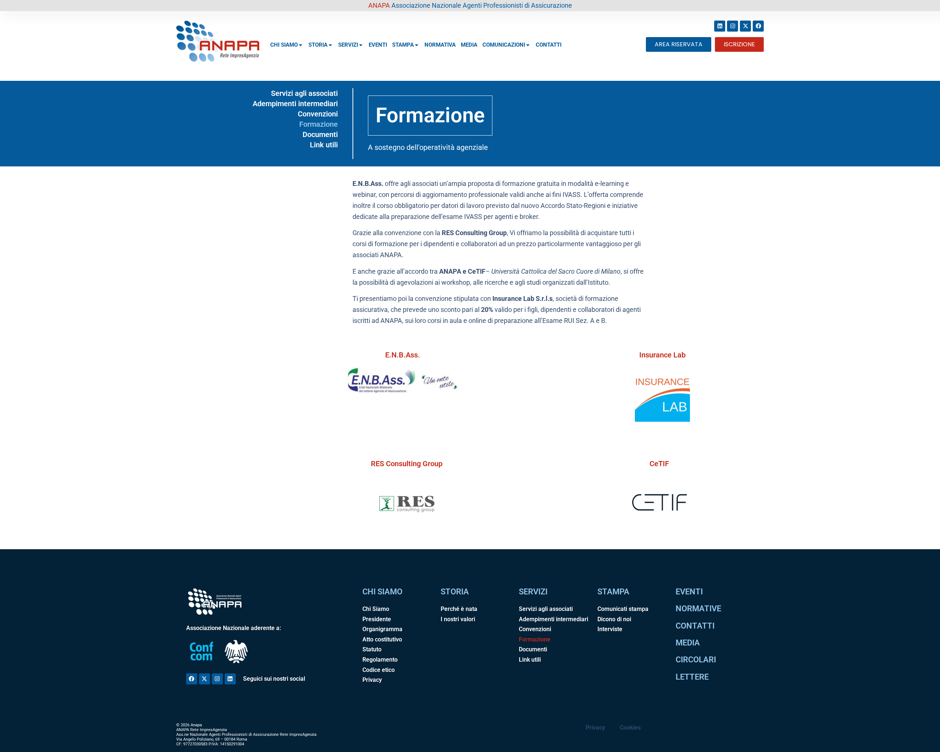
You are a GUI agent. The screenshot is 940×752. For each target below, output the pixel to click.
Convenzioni (318, 113)
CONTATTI (548, 45)
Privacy (372, 679)
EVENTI (378, 45)
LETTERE (692, 676)
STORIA (318, 45)
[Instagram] (732, 26)
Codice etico (378, 669)
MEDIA (469, 45)
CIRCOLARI (696, 659)
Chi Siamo (375, 608)
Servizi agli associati (304, 93)
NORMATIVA (440, 45)
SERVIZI (348, 45)
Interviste (609, 629)
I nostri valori (458, 619)
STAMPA (403, 45)
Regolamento (380, 659)
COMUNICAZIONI (503, 45)
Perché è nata (459, 608)
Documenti (320, 134)
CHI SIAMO (284, 45)
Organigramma (382, 629)
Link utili (324, 144)
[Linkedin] (719, 26)
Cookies (630, 727)
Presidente (376, 619)
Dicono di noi (614, 619)
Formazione (318, 124)
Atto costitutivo (382, 639)
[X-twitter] (745, 26)
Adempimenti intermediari (295, 103)
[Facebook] (758, 26)
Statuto (372, 649)
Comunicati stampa (622, 608)
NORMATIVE (698, 608)
